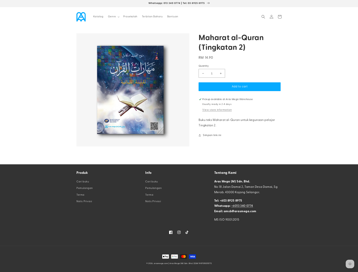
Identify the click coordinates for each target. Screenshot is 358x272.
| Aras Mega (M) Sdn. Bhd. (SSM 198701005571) (190, 263)
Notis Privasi (84, 201)
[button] (113, 17)
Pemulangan (84, 188)
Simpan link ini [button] (212, 135)
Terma (80, 195)
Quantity (204, 66)
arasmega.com (161, 263)
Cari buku (82, 181)
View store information (217, 110)
